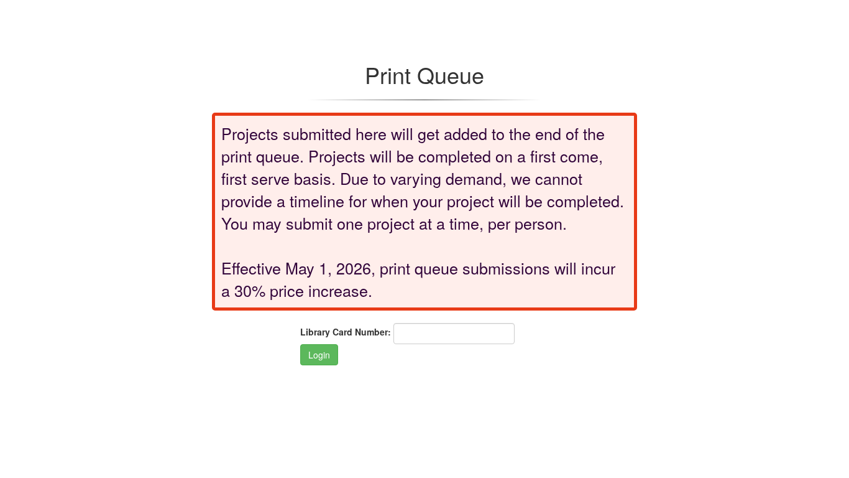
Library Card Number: (345, 332)
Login (319, 355)
